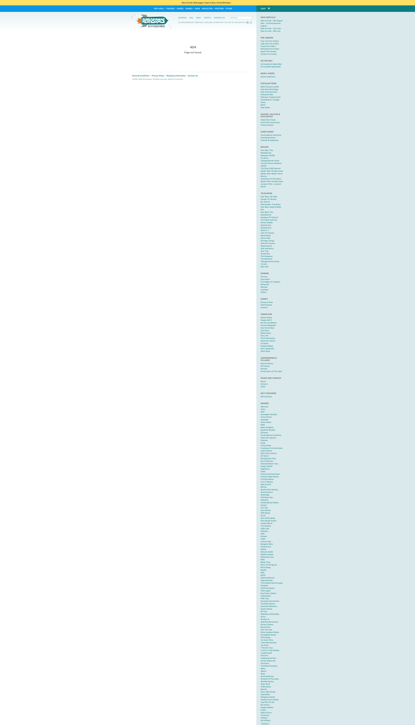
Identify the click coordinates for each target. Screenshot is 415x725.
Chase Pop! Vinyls (268, 120)
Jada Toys (265, 528)
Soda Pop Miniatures (269, 622)
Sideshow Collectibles (270, 614)
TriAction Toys (267, 648)
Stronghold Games (268, 635)
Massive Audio (267, 552)
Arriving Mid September (271, 67)
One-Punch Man (267, 328)
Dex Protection (267, 461)
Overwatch (265, 279)
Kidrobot (264, 531)
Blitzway (264, 433)
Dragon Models (267, 707)
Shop (198, 18)
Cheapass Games (268, 697)
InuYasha (264, 343)
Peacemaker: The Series (271, 204)
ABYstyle (264, 407)
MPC (263, 573)
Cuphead (264, 290)
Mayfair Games (267, 554)
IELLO (263, 515)
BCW (263, 425)
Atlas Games (266, 422)
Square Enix (266, 627)
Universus (265, 663)
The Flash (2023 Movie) (271, 168)
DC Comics (265, 366)
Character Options (268, 438)
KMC (263, 534)
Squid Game (266, 235)
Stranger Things (267, 241)
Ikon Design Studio (268, 521)
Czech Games (266, 451)
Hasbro (264, 505)
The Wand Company (269, 666)
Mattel (263, 549)
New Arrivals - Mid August (272, 21)
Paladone (264, 586)
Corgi (263, 443)
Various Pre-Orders (269, 54)
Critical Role (266, 445)
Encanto (264, 307)
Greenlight (265, 495)
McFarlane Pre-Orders (270, 49)
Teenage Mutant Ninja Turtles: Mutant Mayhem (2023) (271, 163)
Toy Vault (264, 645)
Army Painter (266, 417)
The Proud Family (268, 338)
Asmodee (264, 420)
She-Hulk (264, 267)
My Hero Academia (268, 323)
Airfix (263, 409)
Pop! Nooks (265, 107)
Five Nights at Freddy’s (270, 282)
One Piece (265, 330)
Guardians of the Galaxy (271, 179)
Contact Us (219, 18)
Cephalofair (265, 694)
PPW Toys (265, 598)
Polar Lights (266, 591)
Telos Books (266, 637)
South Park (265, 254)
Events (207, 18)
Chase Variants (267, 125)
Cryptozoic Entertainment (272, 448)
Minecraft (265, 284)
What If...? (265, 230)
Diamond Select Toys (269, 464)
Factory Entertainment (270, 474)
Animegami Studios (269, 414)
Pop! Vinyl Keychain (269, 92)
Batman (264, 369)
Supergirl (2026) (268, 155)
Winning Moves (267, 676)
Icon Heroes (266, 510)
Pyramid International (270, 601)
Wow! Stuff (265, 684)
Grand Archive (267, 492)
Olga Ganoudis (267, 580)
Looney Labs (266, 541)
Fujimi (263, 710)
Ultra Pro (264, 656)
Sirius (263, 617)
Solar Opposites (267, 349)
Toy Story (265, 158)
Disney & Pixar (267, 302)
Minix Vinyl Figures (269, 565)
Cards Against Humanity (271, 135)
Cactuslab (179, 79)
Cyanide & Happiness (270, 140)
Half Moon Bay (267, 497)
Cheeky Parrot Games (270, 700)
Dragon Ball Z (266, 320)
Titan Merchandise (269, 643)
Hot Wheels (265, 720)
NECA (263, 105)
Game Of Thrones (268, 243)
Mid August (199, 3)
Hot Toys (264, 508)
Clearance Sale (267, 94)
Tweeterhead (266, 653)
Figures (170, 8)
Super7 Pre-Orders (268, 51)
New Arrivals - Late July (271, 28)
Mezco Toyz (265, 562)
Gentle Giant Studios (269, 490)
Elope (263, 471)
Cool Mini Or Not (268, 702)
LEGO (263, 387)
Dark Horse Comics (269, 453)
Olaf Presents (266, 305)
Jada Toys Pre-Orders (270, 44)
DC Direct (265, 456)
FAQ (191, 18)
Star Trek (264, 251)
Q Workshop (266, 687)
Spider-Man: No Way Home (272, 171)
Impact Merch (266, 523)
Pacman (264, 287)
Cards (180, 8)
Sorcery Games (267, 624)
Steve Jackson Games (270, 632)
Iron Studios (266, 526)
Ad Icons (264, 384)
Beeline (264, 689)
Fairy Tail (264, 336)
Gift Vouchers (266, 397)
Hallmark (264, 500)
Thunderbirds (266, 259)
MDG (263, 560)
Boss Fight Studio (268, 692)
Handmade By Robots (270, 503)
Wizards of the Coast (270, 679)
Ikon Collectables (268, 518)
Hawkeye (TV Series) (269, 217)
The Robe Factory (268, 604)
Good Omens (266, 225)
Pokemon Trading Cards (271, 97)
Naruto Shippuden (268, 325)
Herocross (265, 715)
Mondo (263, 570)
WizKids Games (267, 681)
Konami (264, 536)
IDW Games (265, 513)
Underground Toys (268, 658)
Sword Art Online (268, 341)
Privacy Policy (158, 76)
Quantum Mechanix (269, 606)
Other (229, 8)
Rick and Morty (267, 248)
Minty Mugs (266, 567)
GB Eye (264, 487)
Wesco (263, 671)
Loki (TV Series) (267, 233)
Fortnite (264, 277)
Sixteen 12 (265, 619)
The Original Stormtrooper (272, 583)
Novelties (207, 8)
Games (189, 8)
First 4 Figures (267, 482)
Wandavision (266, 228)
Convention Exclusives (270, 122)
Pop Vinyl (159, 8)
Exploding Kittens (268, 138)
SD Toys (264, 611)
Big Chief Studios (268, 430)
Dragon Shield (266, 466)
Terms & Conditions (141, 76)
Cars (197, 8)
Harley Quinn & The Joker (271, 371)
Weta (263, 674)
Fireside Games (267, 479)
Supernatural (266, 246)
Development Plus (268, 458)
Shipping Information (176, 76)
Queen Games (266, 609)
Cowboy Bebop (267, 346)
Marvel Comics (267, 363)
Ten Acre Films (267, 640)
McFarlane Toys (267, 557)
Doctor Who (266, 238)
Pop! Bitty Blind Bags (269, 89)
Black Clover (266, 333)
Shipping (182, 18)
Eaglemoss (265, 469)
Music (263, 381)
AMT (263, 412)
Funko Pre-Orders (268, 46)
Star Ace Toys (266, 630)
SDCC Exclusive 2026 (270, 87)
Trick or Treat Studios (270, 650)
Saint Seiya (265, 351)
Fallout (263, 292)
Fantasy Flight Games (270, 477)
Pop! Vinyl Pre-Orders (270, 41)
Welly (263, 668)
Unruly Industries (268, 661)
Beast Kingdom (267, 427)
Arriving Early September (271, 64)
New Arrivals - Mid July (270, 31)
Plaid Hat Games (268, 588)
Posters (219, 8)
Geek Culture (266, 713)
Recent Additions (268, 77)
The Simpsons (267, 256)
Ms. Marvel (265, 202)
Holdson (264, 718)
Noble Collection (268, 578)
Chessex (264, 440)
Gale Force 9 (266, 484)
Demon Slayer (266, 317)
